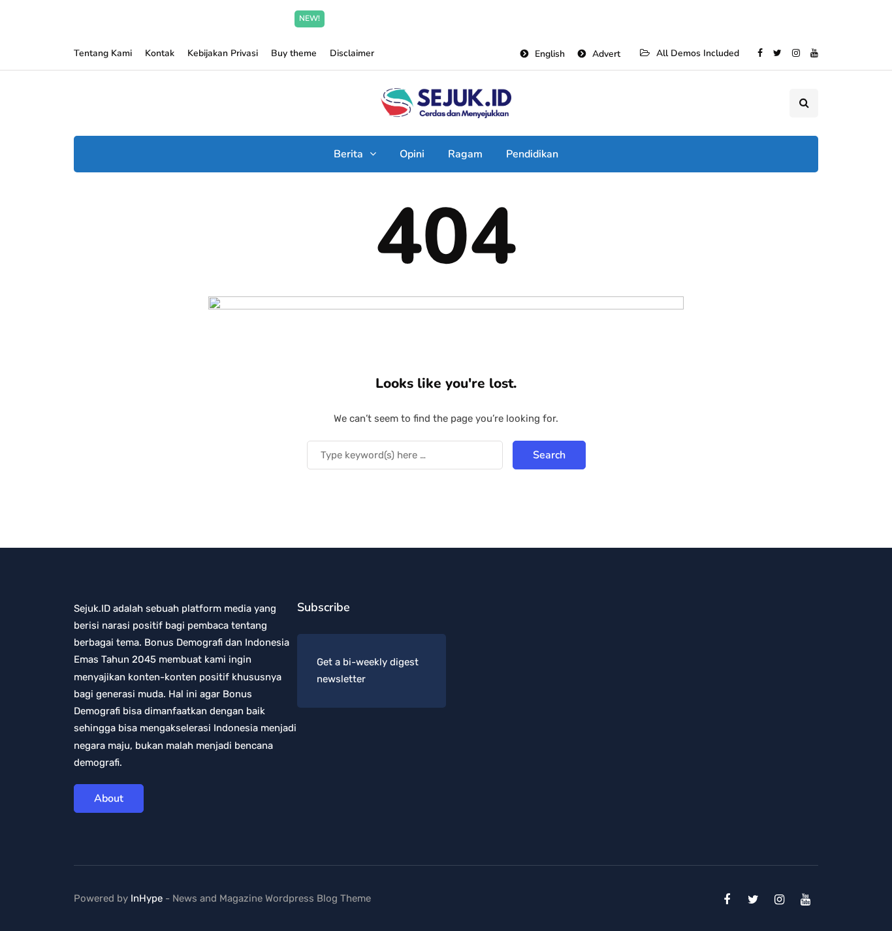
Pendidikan (532, 154)
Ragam (465, 154)
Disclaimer (352, 53)
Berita (348, 154)
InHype (147, 898)
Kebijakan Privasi (222, 53)
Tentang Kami (103, 53)
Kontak (159, 53)
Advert (606, 54)
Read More (575, 18)
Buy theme (294, 53)
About (108, 798)
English (550, 54)
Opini (412, 154)
